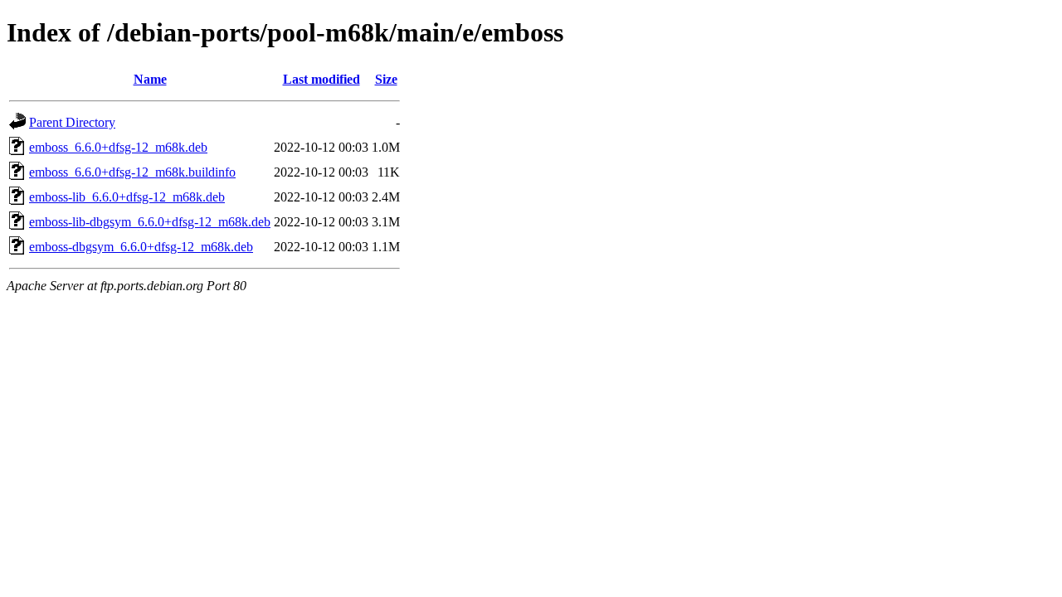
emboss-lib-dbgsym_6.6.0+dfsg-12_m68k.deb (149, 222)
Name (150, 79)
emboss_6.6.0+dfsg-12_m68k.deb (118, 147)
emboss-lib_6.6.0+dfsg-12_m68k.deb (127, 197)
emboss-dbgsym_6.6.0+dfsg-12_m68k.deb (141, 247)
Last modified (321, 79)
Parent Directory (72, 122)
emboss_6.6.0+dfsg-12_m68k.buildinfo (132, 172)
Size (386, 79)
